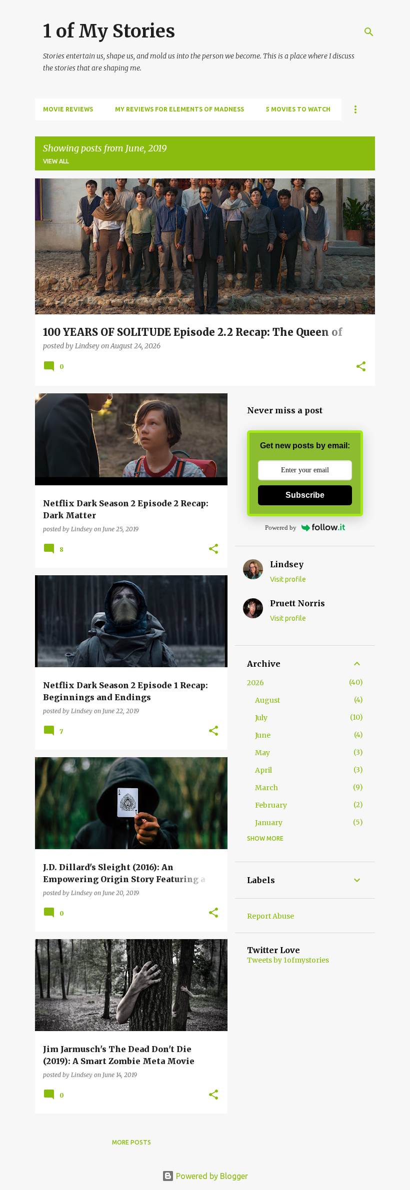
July (261, 717)
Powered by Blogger (211, 1176)
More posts (131, 1142)
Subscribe (305, 495)
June (262, 735)
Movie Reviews (68, 109)
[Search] (369, 32)
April (263, 770)
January (268, 822)
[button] (361, 367)
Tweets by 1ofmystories (288, 960)
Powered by (280, 527)
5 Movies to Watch (298, 109)
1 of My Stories (109, 31)
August (267, 700)
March (266, 787)
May (262, 752)
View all (56, 161)
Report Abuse (270, 916)
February (271, 805)
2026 (255, 682)
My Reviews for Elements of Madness (179, 109)
